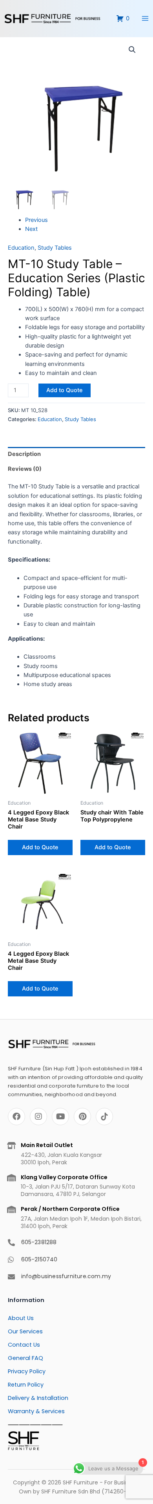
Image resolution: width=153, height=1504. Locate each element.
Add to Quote (64, 390)
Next (31, 228)
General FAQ (25, 1358)
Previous (36, 219)
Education (21, 247)
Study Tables (55, 247)
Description (24, 454)
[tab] (76, 454)
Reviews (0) (25, 468)
